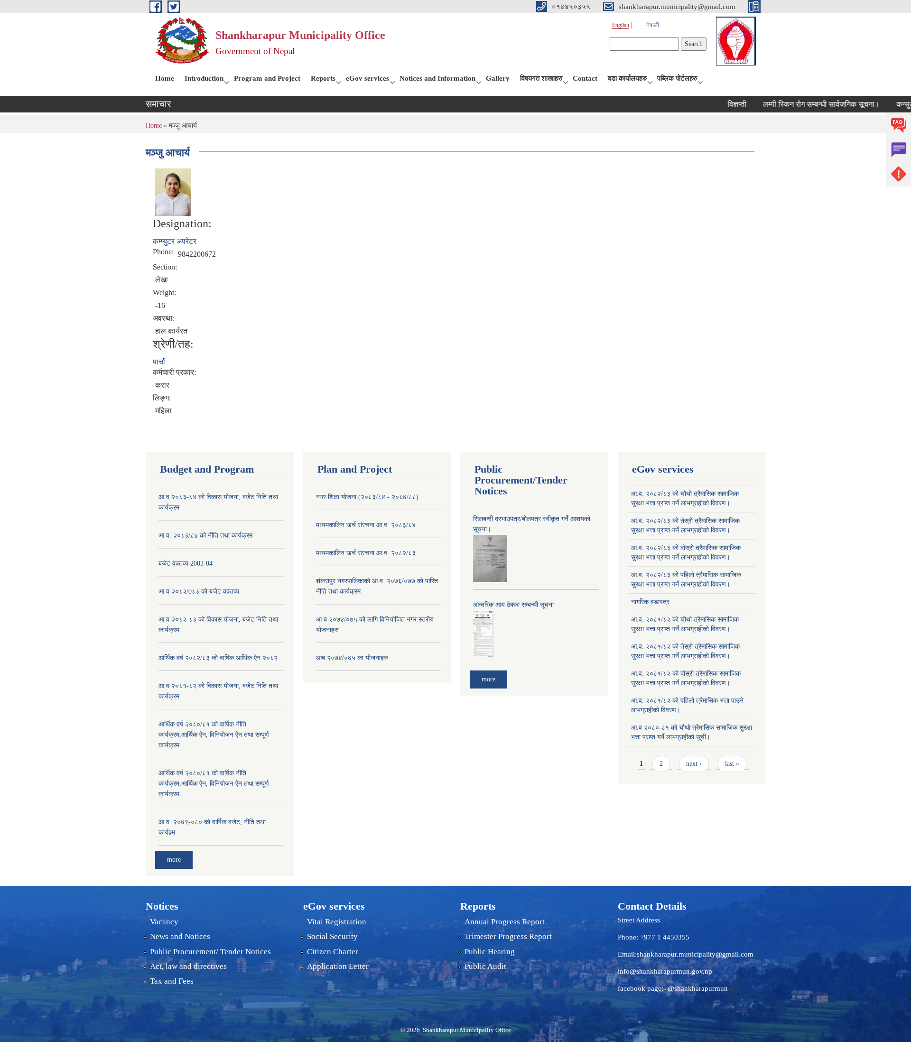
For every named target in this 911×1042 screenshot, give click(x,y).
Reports (323, 78)
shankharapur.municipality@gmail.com (695, 954)
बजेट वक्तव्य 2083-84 (185, 563)
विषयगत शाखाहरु (541, 78)
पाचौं (159, 362)
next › (694, 763)
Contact (585, 78)
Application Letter (338, 966)
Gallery (498, 78)
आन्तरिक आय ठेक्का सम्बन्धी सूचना (513, 604)
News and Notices (180, 936)
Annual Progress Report (505, 921)
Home (164, 78)
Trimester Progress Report (508, 936)
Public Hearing (490, 951)
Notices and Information (437, 78)
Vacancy (164, 921)
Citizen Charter (332, 951)
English (620, 25)
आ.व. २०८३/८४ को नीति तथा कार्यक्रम (205, 535)
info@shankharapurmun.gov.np (665, 971)
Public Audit (485, 966)
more (174, 859)
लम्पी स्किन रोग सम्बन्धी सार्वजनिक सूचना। (802, 104)
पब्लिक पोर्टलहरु (677, 78)
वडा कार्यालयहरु (627, 78)
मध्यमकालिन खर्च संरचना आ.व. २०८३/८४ (366, 525)
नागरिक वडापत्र (650, 601)
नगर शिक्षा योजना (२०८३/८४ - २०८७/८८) (367, 497)
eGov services (367, 78)
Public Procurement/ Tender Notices (210, 951)
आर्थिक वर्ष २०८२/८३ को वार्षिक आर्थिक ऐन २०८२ (218, 657)
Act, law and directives (188, 966)
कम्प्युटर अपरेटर (174, 241)
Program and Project (267, 78)
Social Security (332, 936)
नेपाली (652, 25)
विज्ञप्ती (717, 104)
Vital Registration (336, 921)
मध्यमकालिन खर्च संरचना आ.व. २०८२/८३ (366, 553)
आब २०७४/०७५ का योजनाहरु (352, 657)
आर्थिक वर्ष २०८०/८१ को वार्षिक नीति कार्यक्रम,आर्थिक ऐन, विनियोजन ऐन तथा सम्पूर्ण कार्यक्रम (213, 735)
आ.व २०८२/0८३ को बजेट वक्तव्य (198, 591)
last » (732, 763)
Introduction (204, 78)
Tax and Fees (172, 981)
